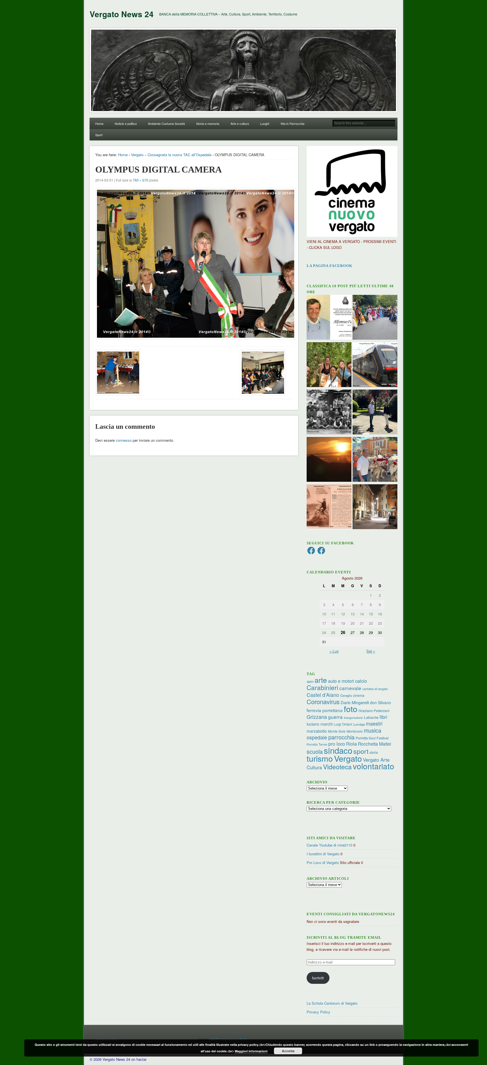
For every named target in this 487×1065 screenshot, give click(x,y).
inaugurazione (353, 717)
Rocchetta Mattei (374, 744)
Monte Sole (337, 731)
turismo (320, 758)
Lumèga (359, 724)
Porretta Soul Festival (372, 737)
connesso (124, 440)
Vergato (348, 758)
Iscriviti (318, 977)
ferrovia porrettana (325, 710)
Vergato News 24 (122, 14)
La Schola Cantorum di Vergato (332, 1003)
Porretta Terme (317, 744)
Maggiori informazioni (251, 1051)
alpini (310, 681)
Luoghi (264, 123)
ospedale (317, 737)
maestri (374, 723)
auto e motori (341, 681)
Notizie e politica (126, 123)
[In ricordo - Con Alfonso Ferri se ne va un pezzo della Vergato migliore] (329, 318)
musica (372, 730)
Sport (99, 134)
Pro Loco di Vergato (323, 862)
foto (350, 708)
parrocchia (341, 737)
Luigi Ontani (343, 724)
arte (321, 680)
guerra (335, 716)
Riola (351, 743)
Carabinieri (322, 687)
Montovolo (355, 731)
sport (360, 751)
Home (99, 123)
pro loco (336, 743)
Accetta (288, 1050)
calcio (361, 680)
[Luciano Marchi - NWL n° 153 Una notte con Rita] (375, 507)
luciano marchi (320, 724)
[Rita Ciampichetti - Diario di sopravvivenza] (329, 460)
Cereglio (346, 695)
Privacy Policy (318, 1012)
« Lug (333, 651)
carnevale (350, 687)
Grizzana (317, 716)
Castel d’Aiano (323, 694)
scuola (315, 751)
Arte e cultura (240, 123)
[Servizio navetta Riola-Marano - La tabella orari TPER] (375, 365)
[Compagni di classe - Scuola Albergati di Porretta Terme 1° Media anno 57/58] (329, 413)
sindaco (338, 750)
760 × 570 (140, 180)
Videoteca (337, 766)
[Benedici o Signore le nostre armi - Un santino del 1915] (329, 507)
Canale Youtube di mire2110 (329, 845)
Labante (371, 717)
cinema (358, 695)
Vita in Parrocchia (292, 123)
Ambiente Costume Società (166, 123)
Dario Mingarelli (355, 702)
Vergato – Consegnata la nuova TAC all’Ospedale (171, 154)
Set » (370, 651)
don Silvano (380, 702)
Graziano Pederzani (373, 710)
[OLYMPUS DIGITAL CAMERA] (194, 263)
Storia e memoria (207, 123)
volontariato (373, 766)
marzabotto (317, 731)
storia (373, 752)
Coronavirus (323, 701)
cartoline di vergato (375, 689)
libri (383, 716)
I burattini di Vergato (323, 853)
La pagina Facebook (329, 266)
